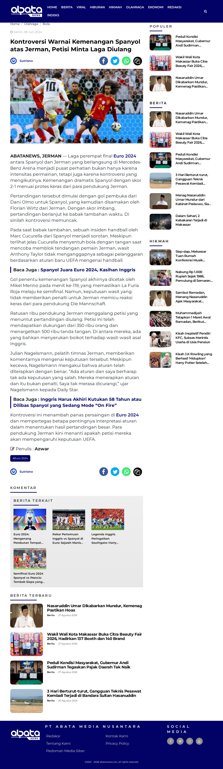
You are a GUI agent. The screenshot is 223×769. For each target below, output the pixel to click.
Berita (67, 7)
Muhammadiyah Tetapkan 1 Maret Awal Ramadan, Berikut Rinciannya (193, 319)
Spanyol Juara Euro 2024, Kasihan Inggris (88, 269)
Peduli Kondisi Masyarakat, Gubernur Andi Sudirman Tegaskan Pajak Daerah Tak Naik (88, 664)
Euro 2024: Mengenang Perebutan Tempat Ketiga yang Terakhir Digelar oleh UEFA (29, 543)
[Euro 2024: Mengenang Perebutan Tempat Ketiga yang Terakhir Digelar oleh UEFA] (30, 519)
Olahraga (135, 7)
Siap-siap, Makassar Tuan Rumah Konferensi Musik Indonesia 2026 (191, 258)
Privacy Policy (117, 743)
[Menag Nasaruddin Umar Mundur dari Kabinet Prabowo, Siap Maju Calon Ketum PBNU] (160, 201)
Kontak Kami (117, 736)
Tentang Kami (58, 743)
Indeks (53, 15)
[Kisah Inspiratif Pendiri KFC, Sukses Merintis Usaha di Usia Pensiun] (160, 339)
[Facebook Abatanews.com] (171, 741)
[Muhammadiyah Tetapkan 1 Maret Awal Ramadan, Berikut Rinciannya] (160, 319)
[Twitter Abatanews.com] (180, 741)
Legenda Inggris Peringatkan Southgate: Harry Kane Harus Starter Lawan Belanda (105, 543)
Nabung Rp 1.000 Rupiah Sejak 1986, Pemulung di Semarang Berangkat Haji (194, 278)
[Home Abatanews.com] (26, 11)
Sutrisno (26, 61)
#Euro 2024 (20, 458)
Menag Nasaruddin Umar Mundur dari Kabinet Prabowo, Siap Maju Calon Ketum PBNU (193, 204)
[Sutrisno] (14, 60)
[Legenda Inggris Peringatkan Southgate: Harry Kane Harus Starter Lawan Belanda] (107, 519)
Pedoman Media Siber (65, 751)
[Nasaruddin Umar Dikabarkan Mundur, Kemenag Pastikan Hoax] (26, 616)
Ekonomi (155, 7)
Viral (81, 7)
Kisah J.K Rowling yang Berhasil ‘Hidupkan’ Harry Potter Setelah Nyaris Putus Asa (194, 360)
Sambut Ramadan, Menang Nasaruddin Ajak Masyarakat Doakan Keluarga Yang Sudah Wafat (193, 301)
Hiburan (97, 7)
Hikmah (115, 7)
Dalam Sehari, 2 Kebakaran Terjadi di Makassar (191, 220)
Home (52, 7)
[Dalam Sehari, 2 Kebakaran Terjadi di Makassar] (160, 222)
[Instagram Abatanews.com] (189, 741)
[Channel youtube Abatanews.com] (199, 741)
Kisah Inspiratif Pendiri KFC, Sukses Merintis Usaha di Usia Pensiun (193, 337)
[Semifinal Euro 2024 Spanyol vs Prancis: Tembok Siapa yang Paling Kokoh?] (30, 558)
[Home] (205, 11)
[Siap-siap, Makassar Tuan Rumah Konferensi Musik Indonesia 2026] (160, 257)
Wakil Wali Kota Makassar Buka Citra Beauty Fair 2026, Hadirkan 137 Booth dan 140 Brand (94, 636)
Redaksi (174, 7)
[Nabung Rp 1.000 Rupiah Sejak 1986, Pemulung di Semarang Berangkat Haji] (160, 278)
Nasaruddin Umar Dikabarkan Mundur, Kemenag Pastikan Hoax (94, 607)
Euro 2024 (124, 156)
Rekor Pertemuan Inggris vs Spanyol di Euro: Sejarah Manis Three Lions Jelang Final (67, 543)
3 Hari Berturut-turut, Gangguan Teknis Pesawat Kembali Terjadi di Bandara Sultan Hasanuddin (94, 693)
